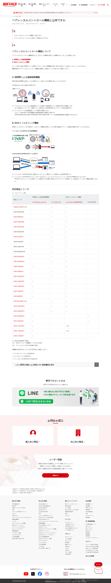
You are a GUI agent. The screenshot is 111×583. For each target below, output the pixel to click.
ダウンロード (68, 540)
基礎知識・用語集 (69, 511)
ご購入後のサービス (69, 526)
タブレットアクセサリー (18, 529)
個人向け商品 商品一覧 (18, 538)
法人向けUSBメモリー (44, 519)
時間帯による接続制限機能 (22, 59)
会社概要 (88, 506)
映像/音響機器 (15, 519)
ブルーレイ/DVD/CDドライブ (19, 511)
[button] (55, 475)
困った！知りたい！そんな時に (72, 509)
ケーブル (14, 521)
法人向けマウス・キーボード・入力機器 (47, 529)
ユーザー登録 (68, 552)
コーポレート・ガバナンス (92, 537)
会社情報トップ (89, 504)
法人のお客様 (90, 556)
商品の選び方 (68, 506)
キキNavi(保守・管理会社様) (92, 552)
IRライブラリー (89, 528)
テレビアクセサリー (17, 535)
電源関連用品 (15, 531)
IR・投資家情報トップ (91, 524)
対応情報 (67, 542)
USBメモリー (15, 515)
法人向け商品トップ (43, 504)
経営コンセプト (89, 508)
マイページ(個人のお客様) (92, 544)
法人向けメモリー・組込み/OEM (46, 517)
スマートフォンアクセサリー (19, 527)
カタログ (67, 548)
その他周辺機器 (15, 536)
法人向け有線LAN (43, 508)
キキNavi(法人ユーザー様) (92, 550)
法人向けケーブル (43, 527)
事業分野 (88, 509)
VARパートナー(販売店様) (92, 548)
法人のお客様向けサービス (71, 528)
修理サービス (68, 544)
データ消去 (41, 546)
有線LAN (14, 506)
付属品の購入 (68, 554)
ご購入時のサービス (69, 524)
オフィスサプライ (43, 542)
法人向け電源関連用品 (44, 536)
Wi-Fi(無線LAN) (15, 504)
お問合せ (67, 546)
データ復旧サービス (69, 530)
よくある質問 (68, 539)
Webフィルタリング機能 (21, 62)
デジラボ (67, 515)
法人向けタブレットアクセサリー (46, 535)
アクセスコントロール (39, 202)
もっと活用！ (68, 508)
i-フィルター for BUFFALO (74, 202)
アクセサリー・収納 (16, 533)
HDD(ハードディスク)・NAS (18, 508)
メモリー (14, 513)
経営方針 (88, 532)
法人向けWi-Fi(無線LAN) (44, 506)
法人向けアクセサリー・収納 (45, 538)
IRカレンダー (89, 530)
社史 (87, 513)
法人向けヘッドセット (44, 531)
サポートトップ (68, 537)
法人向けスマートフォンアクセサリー (47, 533)
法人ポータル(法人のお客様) (92, 546)
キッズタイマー (56, 202)
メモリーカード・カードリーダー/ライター (22, 517)
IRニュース (88, 526)
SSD (13, 509)
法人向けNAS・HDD (43, 511)
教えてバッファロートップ (71, 504)
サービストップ (68, 522)
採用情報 (88, 517)
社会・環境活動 (89, 511)
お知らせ (67, 550)
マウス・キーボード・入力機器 (19, 523)
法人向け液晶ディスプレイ (45, 525)
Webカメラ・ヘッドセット (18, 525)
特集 (66, 513)
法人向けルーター (43, 509)
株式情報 (88, 536)
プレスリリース (89, 515)
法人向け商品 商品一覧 (44, 548)
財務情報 (88, 534)
